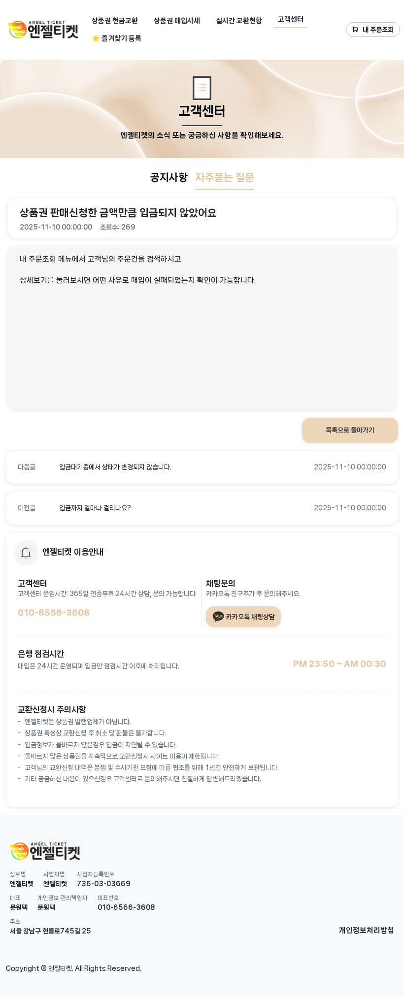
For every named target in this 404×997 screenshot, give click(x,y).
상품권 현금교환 (115, 20)
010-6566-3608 (54, 612)
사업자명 (54, 874)
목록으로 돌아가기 (350, 430)
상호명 (18, 874)
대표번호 (108, 898)
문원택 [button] (19, 907)
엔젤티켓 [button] (22, 883)
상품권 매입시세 (177, 20)
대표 (15, 898)
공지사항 (169, 177)
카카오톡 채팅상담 (250, 616)
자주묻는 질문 (225, 177)
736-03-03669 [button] (104, 883)
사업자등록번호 (96, 874)
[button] (202, 467)
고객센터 (290, 19)
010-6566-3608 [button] (126, 907)
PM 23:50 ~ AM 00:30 (339, 663)
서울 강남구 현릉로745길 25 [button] (50, 931)
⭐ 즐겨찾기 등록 (116, 38)
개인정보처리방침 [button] (366, 930)
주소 (15, 921)
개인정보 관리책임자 (62, 898)
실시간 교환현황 (239, 20)
